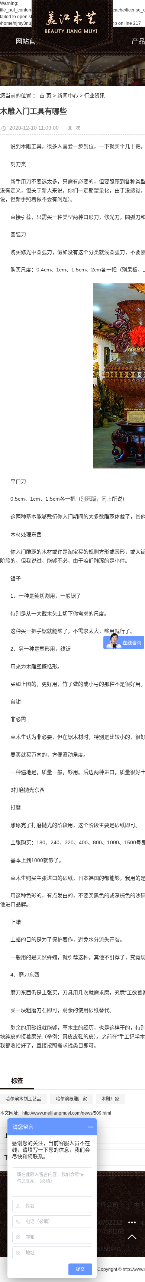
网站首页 (29, 41)
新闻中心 (67, 96)
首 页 (45, 96)
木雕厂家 (110, 1099)
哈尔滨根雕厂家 (71, 1099)
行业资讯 (94, 96)
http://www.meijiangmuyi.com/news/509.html (66, 1113)
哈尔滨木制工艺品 (23, 1099)
